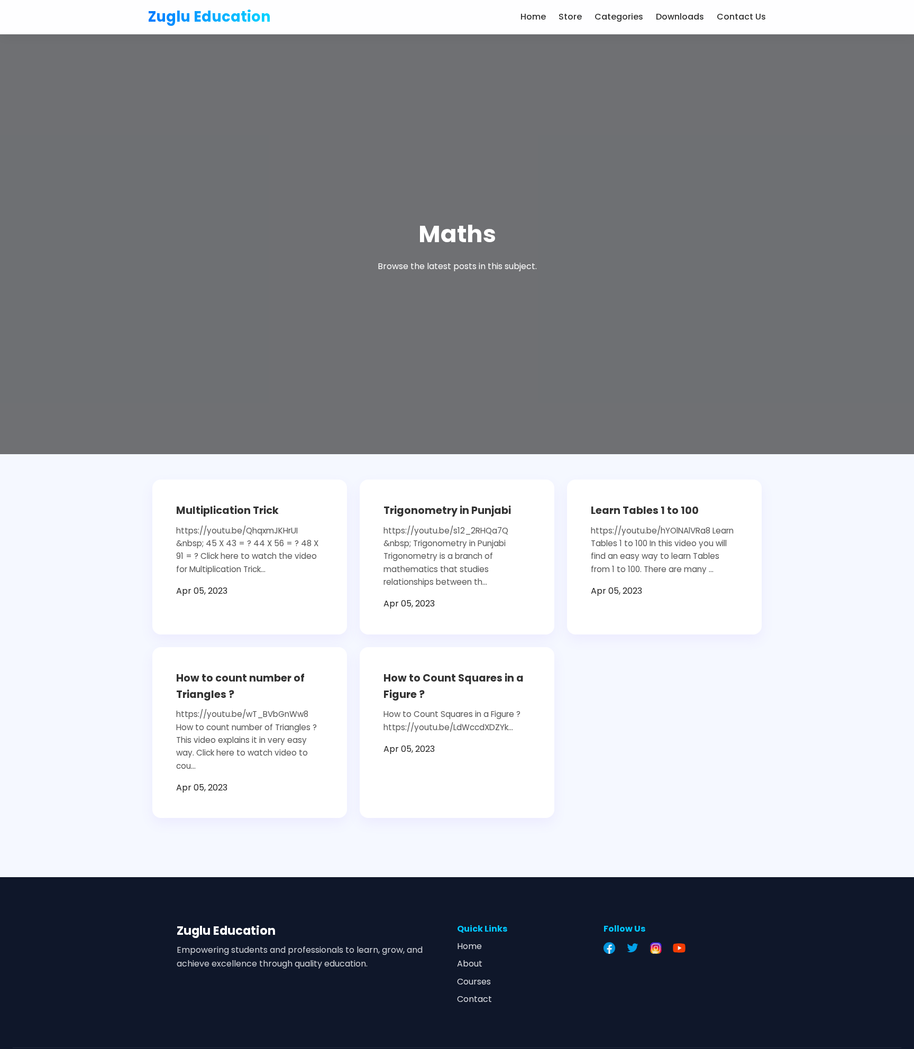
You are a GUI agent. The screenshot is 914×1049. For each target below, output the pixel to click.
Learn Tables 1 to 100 (645, 510)
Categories (619, 17)
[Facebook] (612, 948)
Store (570, 17)
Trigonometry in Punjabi (447, 510)
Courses (474, 982)
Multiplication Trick (227, 510)
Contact (474, 999)
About (469, 964)
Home (533, 17)
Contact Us (741, 17)
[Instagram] (658, 948)
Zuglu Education (209, 16)
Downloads (680, 17)
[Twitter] (635, 948)
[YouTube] (681, 948)
